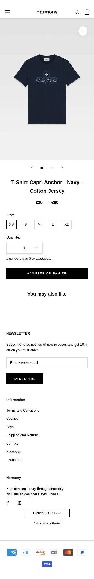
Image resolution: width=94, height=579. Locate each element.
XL (66, 224)
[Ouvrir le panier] (87, 12)
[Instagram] (19, 503)
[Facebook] (8, 503)
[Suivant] (62, 168)
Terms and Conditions (22, 410)
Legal (10, 427)
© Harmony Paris (47, 523)
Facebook (13, 451)
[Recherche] (77, 12)
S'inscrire (25, 379)
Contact (12, 443)
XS (11, 224)
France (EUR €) (45, 513)
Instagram (13, 460)
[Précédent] (32, 168)
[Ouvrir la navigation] (7, 12)
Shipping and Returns (22, 435)
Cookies (12, 419)
